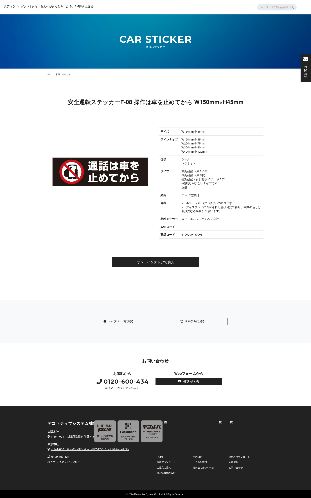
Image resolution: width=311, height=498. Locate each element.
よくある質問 (200, 462)
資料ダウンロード (166, 462)
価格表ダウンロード (239, 456)
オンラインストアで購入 (155, 261)
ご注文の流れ (164, 467)
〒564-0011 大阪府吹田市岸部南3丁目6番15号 (80, 436)
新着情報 (233, 462)
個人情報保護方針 (166, 472)
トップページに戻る (121, 321)
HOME (160, 456)
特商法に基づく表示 (203, 467)
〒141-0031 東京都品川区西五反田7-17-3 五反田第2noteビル (90, 449)
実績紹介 (197, 456)
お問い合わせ (191, 381)
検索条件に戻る (195, 321)
